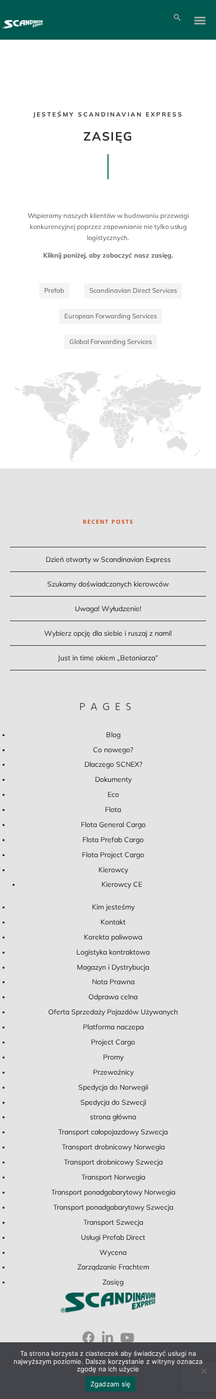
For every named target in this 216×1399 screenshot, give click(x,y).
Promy (113, 1057)
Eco (113, 794)
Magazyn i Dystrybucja (113, 967)
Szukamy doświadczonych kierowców (108, 584)
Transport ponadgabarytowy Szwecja (113, 1207)
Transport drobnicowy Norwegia (113, 1146)
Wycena (113, 1252)
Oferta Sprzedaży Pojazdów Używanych (113, 1011)
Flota (113, 809)
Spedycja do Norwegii (113, 1087)
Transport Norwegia (113, 1177)
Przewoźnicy (113, 1072)
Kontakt (113, 921)
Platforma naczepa (113, 1026)
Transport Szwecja (113, 1222)
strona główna (113, 1116)
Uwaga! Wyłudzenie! (108, 608)
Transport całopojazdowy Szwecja (113, 1131)
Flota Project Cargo (113, 854)
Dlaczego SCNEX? (113, 764)
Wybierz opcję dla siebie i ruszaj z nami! (108, 633)
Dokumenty (113, 779)
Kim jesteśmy (113, 906)
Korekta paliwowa (113, 937)
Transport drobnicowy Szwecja (113, 1162)
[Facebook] (88, 1341)
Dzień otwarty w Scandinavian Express (108, 559)
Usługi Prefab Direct (113, 1237)
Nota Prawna (113, 981)
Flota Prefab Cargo (113, 839)
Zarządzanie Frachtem (113, 1266)
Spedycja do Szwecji (113, 1102)
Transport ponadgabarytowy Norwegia (113, 1192)
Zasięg (113, 1282)
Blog (113, 734)
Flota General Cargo (113, 824)
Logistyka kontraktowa (113, 952)
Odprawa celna (113, 996)
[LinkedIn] (107, 1341)
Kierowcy (113, 869)
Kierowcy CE (121, 884)
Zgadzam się (110, 1384)
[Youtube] (127, 1341)
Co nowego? (113, 749)
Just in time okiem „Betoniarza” (108, 657)
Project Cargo (113, 1041)
